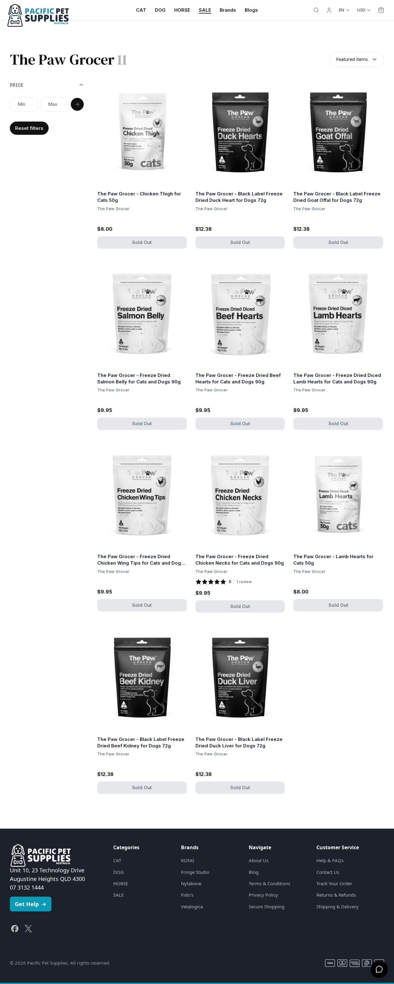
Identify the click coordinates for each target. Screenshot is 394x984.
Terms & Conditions (269, 883)
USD (361, 10)
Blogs (251, 10)
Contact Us (327, 872)
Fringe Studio (195, 872)
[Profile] (329, 10)
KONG (187, 860)
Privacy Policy (263, 895)
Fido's (187, 895)
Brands (228, 10)
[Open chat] (379, 969)
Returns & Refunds (336, 895)
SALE (205, 10)
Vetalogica (192, 906)
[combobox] (357, 59)
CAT (141, 10)
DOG (160, 10)
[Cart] (381, 10)
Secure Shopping (266, 906)
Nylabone (191, 883)
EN (341, 10)
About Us (258, 860)
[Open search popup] (316, 10)
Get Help (30, 904)
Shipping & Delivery (337, 906)
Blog (254, 872)
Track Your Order (334, 883)
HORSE (182, 10)
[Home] (38, 10)
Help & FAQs (330, 860)
